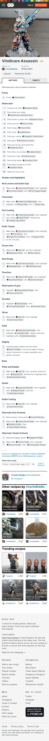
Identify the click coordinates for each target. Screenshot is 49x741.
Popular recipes (9, 671)
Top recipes (7, 667)
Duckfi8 (25, 454)
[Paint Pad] (10, 5)
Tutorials (6, 678)
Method (13, 80)
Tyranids (29, 681)
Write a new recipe (10, 664)
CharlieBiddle (35, 486)
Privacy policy (17, 726)
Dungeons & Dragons (35, 674)
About (4, 696)
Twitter (29, 696)
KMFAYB (14, 456)
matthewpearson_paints (32, 456)
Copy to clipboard (40, 464)
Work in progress (9, 684)
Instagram (18, 478)
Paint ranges (7, 713)
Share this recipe (9, 460)
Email (28, 703)
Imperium (7, 74)
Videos (5, 681)
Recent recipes (8, 674)
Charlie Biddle (18, 475)
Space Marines (32, 678)
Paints (36, 80)
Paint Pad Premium (10, 638)
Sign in (30, 5)
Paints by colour (9, 716)
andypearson (16, 454)
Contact (5, 706)
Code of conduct (9, 703)
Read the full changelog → (14, 652)
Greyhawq (6, 456)
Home (4, 726)
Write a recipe (41, 5)
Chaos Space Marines (35, 671)
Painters (5, 710)
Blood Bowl (31, 667)
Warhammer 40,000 (22, 74)
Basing (29, 664)
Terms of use (33, 726)
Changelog (7, 700)
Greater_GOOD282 (37, 454)
